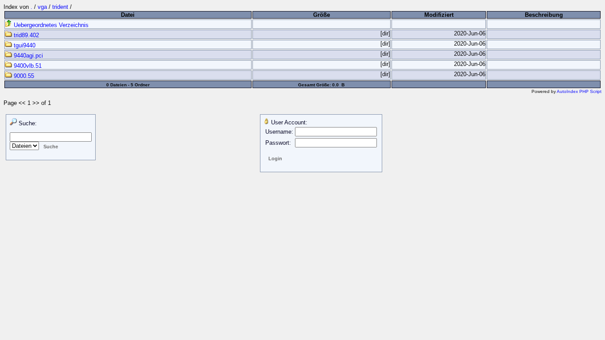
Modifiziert (439, 15)
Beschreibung (544, 15)
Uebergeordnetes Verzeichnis (50, 25)
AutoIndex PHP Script (579, 91)
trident (60, 7)
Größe (321, 15)
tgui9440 (23, 45)
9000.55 (23, 76)
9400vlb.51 (27, 65)
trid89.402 (25, 35)
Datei (128, 15)
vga (42, 7)
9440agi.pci (27, 55)
